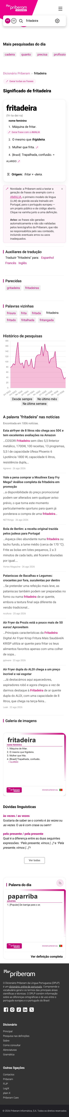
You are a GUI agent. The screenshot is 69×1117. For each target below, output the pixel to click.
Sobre (6, 1040)
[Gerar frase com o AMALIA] (37, 147)
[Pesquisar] (21, 21)
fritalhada (27, 320)
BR (13, 20)
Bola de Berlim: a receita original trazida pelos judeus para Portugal (30, 531)
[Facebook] (6, 1011)
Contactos (8, 1074)
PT (7, 20)
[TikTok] (19, 1011)
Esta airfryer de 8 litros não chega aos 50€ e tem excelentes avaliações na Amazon (33, 433)
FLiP (5, 1083)
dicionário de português (25, 986)
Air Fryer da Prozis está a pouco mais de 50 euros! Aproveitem (33, 625)
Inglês (22, 263)
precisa (42, 54)
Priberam (8, 1079)
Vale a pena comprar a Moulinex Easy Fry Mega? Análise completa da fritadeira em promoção (31, 482)
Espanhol (47, 257)
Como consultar (12, 1045)
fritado (11, 320)
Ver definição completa (47, 956)
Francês (10, 263)
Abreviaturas (10, 1050)
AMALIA (15, 197)
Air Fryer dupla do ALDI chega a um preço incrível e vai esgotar (31, 672)
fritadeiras (32, 288)
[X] (31, 1011)
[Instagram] (12, 1011)
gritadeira (13, 288)
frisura (11, 313)
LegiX (6, 1088)
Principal (7, 1031)
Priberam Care (11, 1097)
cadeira (10, 54)
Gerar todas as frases (21, 81)
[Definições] (57, 21)
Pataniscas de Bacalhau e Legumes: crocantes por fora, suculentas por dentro (31, 578)
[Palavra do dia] (60, 883)
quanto (26, 54)
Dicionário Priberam (16, 73)
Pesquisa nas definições (16, 1036)
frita (24, 313)
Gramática (8, 1054)
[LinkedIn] (25, 1011)
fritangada (47, 320)
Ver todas (34, 860)
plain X (6, 1093)
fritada (36, 313)
